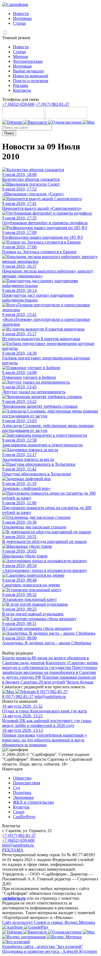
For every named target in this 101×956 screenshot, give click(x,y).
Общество (22, 778)
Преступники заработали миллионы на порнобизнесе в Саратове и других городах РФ (49, 672)
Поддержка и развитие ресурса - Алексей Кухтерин (49, 951)
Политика (22, 792)
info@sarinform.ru (50, 696)
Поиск (9, 133)
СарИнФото (24, 816)
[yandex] (24, 937)
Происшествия (26, 783)
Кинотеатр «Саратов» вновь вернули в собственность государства (50, 665)
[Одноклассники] (65, 122)
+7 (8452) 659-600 (18, 104)
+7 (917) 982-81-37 (52, 104)
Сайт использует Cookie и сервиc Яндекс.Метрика (48, 922)
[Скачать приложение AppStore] (23, 117)
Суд (16, 787)
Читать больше (79, 682)
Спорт (19, 812)
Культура (21, 807)
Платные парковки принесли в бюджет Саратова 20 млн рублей (49, 679)
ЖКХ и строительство (33, 802)
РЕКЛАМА (12, 850)
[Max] (89, 122)
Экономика (23, 797)
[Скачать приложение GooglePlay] (66, 117)
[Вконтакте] (35, 122)
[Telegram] (12, 122)
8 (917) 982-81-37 (52, 691)
